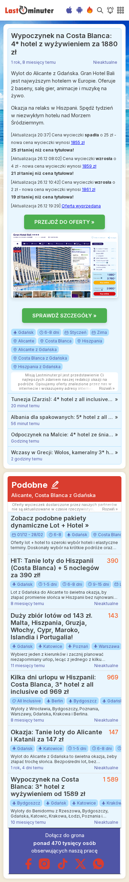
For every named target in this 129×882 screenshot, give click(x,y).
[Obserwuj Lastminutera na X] (80, 867)
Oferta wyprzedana (81, 205)
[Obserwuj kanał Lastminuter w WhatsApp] (98, 867)
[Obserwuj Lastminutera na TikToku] (63, 867)
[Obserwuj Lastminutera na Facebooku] (28, 867)
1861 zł (88, 189)
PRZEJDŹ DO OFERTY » (64, 222)
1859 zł (89, 166)
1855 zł (78, 142)
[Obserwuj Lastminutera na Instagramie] (44, 867)
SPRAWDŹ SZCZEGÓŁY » (64, 315)
